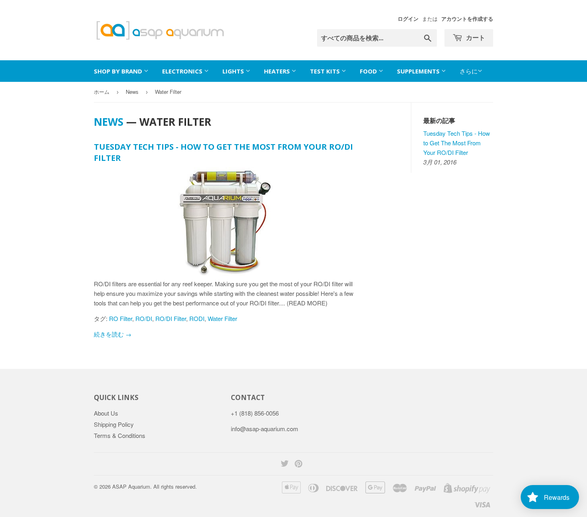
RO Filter (120, 318)
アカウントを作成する (467, 18)
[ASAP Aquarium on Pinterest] (298, 464)
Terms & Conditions (119, 435)
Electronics (183, 71)
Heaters (278, 71)
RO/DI (143, 318)
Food (369, 71)
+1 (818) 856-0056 (255, 413)
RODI (196, 318)
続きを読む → (112, 334)
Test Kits (325, 71)
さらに (469, 71)
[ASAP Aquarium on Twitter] (285, 464)
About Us (106, 413)
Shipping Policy (114, 424)
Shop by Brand (119, 71)
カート (474, 37)
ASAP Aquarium (131, 486)
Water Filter (222, 318)
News (132, 91)
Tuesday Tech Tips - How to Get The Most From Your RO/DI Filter (456, 142)
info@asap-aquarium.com (264, 428)
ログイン (408, 18)
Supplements (419, 71)
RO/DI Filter (170, 318)
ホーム (101, 91)
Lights (234, 71)
